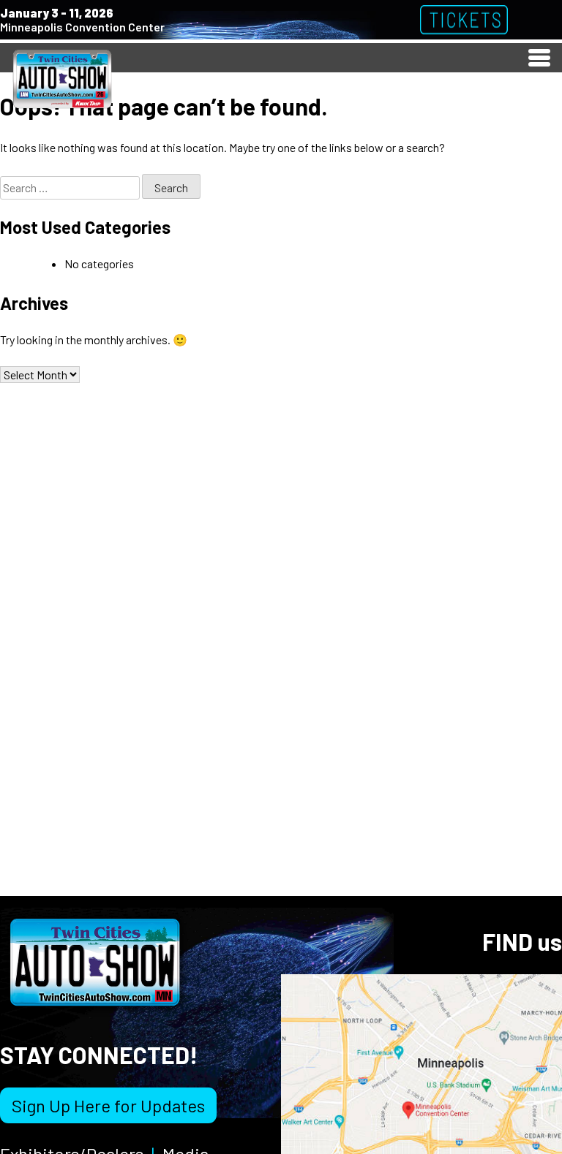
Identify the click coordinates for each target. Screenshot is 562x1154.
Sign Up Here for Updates (108, 1105)
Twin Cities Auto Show (62, 78)
